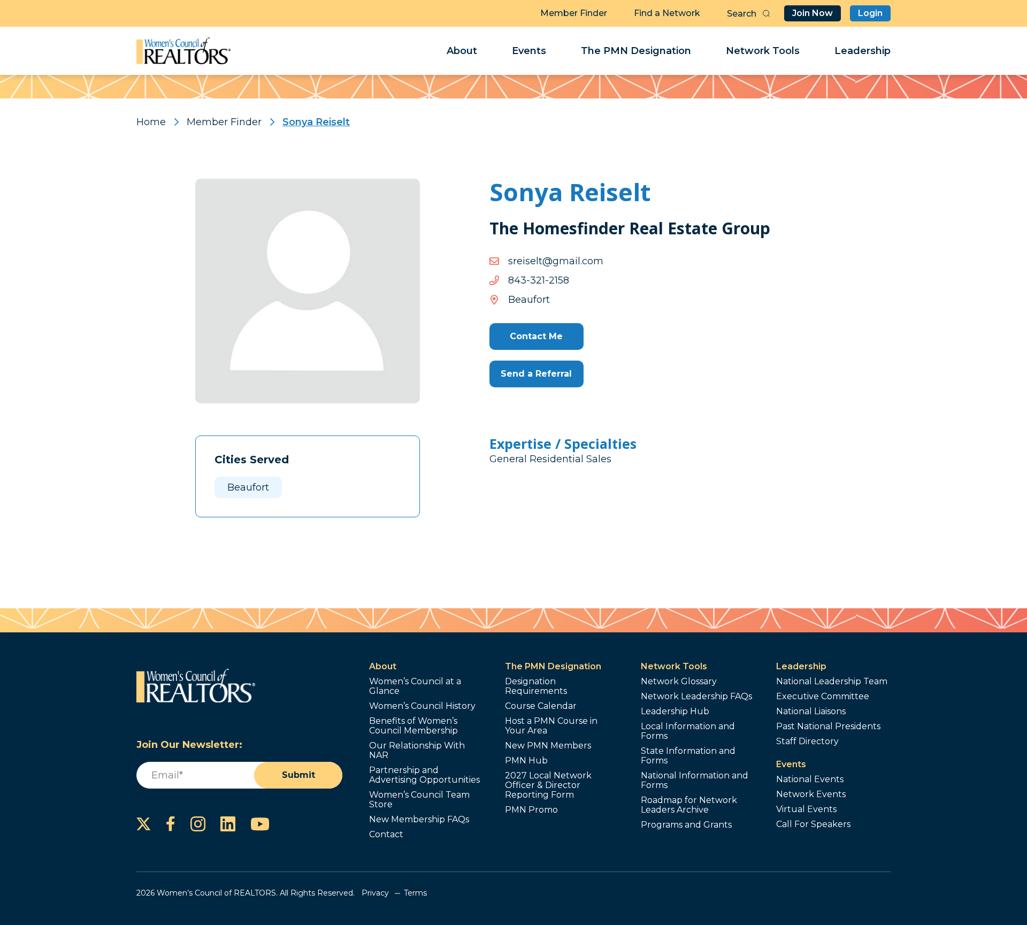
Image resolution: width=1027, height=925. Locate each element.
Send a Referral (536, 374)
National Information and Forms (694, 780)
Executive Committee (822, 696)
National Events (810, 779)
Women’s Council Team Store (419, 799)
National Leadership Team (831, 681)
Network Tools (763, 51)
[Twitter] (143, 823)
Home (151, 122)
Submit (298, 775)
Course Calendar (541, 706)
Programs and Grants (686, 825)
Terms (415, 893)
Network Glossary (679, 681)
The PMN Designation (636, 51)
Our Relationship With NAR (417, 750)
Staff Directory (807, 741)
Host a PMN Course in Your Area (551, 726)
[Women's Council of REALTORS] (183, 50)
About (462, 51)
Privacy (375, 893)
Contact (386, 834)
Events (529, 51)
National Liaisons (811, 711)
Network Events (811, 794)
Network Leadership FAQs (696, 696)
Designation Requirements (536, 686)
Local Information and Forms (688, 731)
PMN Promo (531, 810)
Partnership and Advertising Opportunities (424, 775)
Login (870, 13)
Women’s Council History (422, 706)
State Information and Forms (688, 756)
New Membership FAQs (419, 819)
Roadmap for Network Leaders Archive (689, 805)
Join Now (812, 13)
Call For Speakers (813, 824)
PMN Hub (526, 761)
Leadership (862, 51)
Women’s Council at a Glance (415, 686)
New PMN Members (548, 746)
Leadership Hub (675, 711)
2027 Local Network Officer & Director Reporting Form (548, 785)
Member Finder (573, 13)
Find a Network (667, 13)
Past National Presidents (828, 726)
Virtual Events (806, 809)
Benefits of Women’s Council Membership (413, 726)
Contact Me (536, 336)
